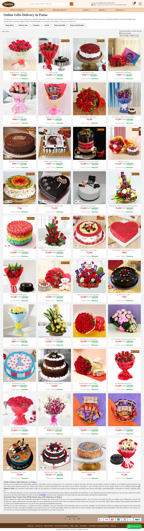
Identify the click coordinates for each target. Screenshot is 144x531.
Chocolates (36, 25)
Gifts (3, 31)
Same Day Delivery (59, 10)
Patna (7, 31)
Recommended (126, 33)
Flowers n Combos (16, 10)
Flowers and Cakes (59, 25)
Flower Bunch (9, 25)
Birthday (102, 10)
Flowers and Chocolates (77, 25)
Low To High (124, 35)
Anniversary (120, 10)
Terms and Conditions (62, 526)
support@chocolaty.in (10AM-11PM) (107, 4)
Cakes (41, 10)
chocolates (42, 495)
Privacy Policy (48, 526)
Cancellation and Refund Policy (99, 526)
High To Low (134, 35)
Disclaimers (84, 526)
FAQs (72, 526)
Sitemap (113, 526)
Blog (77, 526)
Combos (85, 10)
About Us (31, 526)
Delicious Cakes (23, 25)
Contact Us (38, 526)
